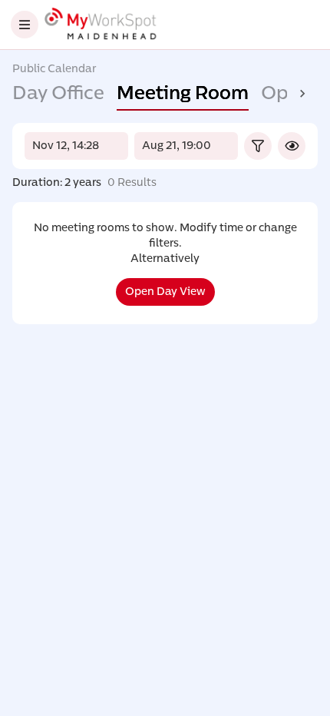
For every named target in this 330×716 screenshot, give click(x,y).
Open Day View (165, 291)
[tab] (58, 94)
